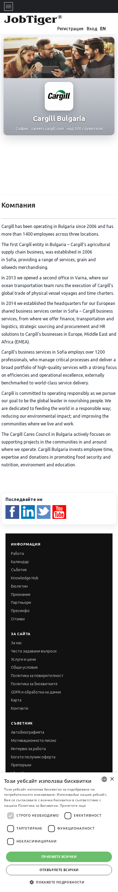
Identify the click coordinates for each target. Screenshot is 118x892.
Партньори (21, 602)
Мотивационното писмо (33, 740)
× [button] (112, 779)
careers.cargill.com (47, 128)
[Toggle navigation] (8, 6)
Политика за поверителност (37, 675)
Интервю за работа (28, 749)
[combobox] (104, 779)
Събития (19, 570)
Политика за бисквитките (34, 684)
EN (103, 28)
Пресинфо (20, 611)
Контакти (19, 708)
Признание (20, 594)
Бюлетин (19, 586)
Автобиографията (27, 732)
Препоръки (21, 765)
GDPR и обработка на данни (36, 692)
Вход (92, 28)
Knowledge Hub (24, 578)
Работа (17, 553)
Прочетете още (73, 805)
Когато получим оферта (33, 757)
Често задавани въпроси (34, 651)
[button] (59, 882)
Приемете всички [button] (59, 856)
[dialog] (59, 832)
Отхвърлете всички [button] (59, 870)
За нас (16, 643)
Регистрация (70, 28)
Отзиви (18, 619)
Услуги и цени (23, 659)
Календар (20, 562)
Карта (16, 700)
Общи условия (24, 667)
